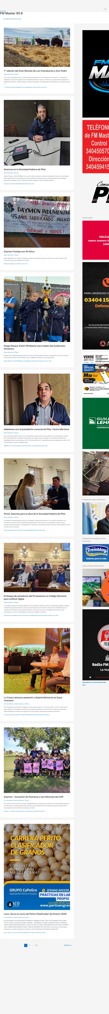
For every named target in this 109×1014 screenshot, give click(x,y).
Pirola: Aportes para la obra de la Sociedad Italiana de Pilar (34, 513)
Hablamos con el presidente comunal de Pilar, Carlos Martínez (36, 429)
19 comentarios (8, 800)
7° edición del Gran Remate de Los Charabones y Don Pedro (35, 71)
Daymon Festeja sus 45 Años (19, 251)
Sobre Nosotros (8, 74)
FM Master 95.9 (11, 13)
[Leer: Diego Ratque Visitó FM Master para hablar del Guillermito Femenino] (47, 341)
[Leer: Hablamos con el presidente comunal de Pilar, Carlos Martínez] (47, 425)
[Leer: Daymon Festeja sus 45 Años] (47, 247)
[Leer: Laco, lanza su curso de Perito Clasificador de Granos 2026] (47, 909)
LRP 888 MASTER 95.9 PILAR (12, 19)
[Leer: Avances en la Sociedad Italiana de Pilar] (47, 165)
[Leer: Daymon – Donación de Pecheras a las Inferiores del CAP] (47, 792)
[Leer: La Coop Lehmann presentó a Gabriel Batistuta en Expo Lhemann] (47, 693)
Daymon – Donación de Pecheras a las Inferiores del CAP (33, 797)
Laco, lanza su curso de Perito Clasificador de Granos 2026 (35, 914)
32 (36, 945)
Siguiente (68, 945)
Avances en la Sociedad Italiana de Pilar (25, 169)
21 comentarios (8, 917)
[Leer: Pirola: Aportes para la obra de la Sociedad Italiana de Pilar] (47, 509)
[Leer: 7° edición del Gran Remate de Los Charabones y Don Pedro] (47, 66)
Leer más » (25, 87)
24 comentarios (8, 704)
